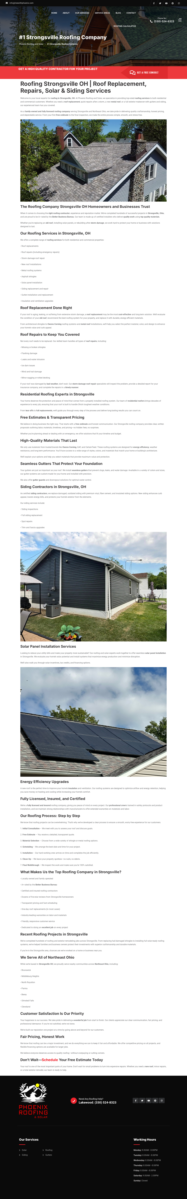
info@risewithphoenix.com (21, 3)
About (66, 13)
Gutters (48, 1155)
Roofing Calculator (125, 26)
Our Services (82, 13)
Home (54, 13)
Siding (25, 1155)
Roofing (48, 1150)
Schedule (50, 1060)
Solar (24, 1150)
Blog (118, 13)
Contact (131, 13)
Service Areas (102, 13)
